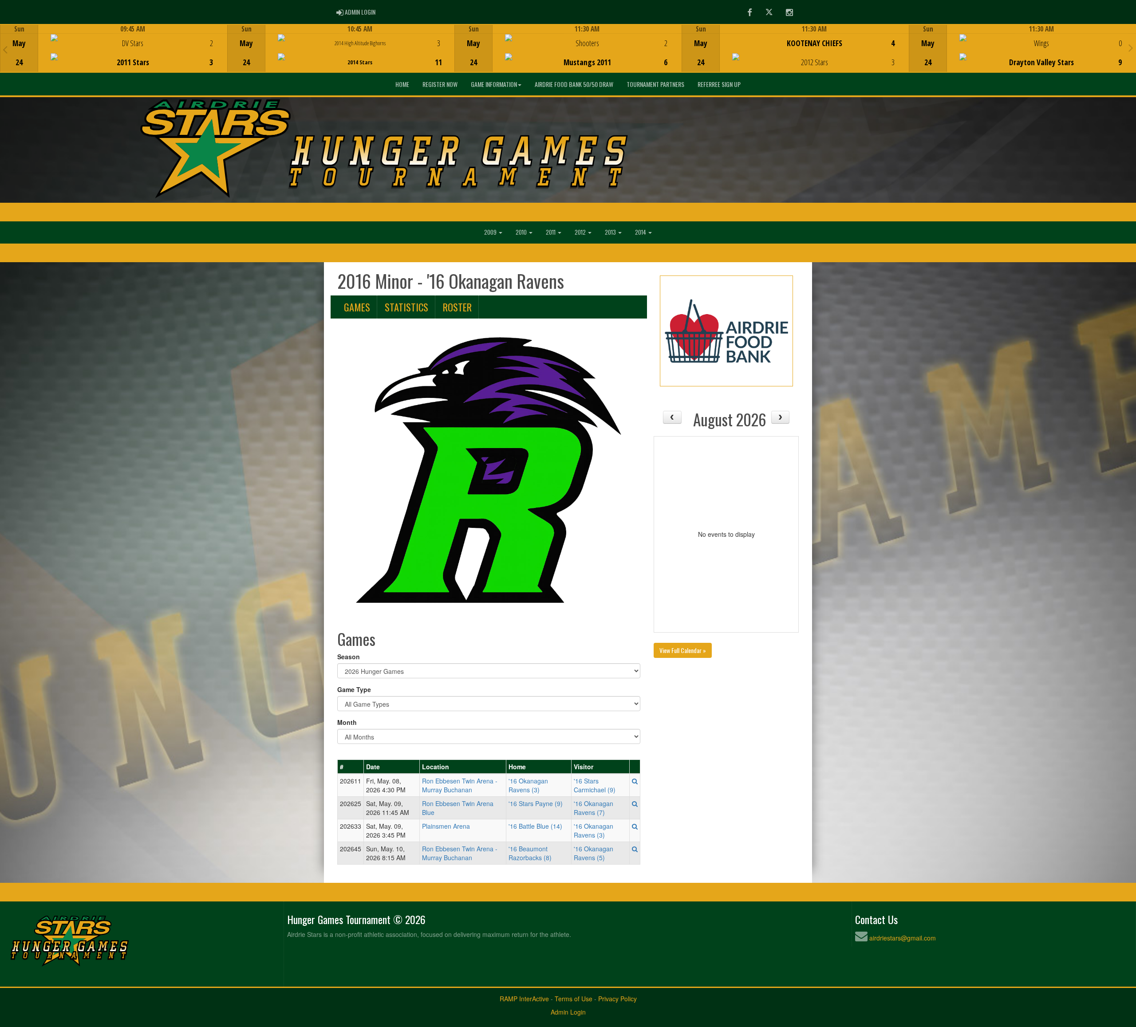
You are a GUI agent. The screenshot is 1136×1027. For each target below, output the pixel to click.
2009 (491, 232)
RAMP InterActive (524, 998)
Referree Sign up (719, 84)
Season (348, 656)
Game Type (354, 689)
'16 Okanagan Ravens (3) (528, 785)
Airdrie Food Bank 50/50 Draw (574, 84)
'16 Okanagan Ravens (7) (593, 808)
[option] (113, 48)
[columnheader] (351, 767)
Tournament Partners (655, 84)
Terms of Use (573, 998)
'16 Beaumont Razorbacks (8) (530, 853)
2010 (522, 232)
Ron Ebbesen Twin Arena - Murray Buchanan (459, 785)
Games (357, 306)
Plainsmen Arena (446, 826)
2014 (641, 232)
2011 (551, 232)
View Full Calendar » (682, 650)
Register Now (440, 84)
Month (347, 722)
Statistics (406, 306)
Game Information (494, 84)
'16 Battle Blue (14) (535, 826)
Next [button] (1131, 47)
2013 (611, 232)
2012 (581, 232)
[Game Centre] (114, 55)
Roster (457, 306)
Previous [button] (5, 49)
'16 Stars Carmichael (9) (594, 785)
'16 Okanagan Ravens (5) (593, 853)
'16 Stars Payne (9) (536, 803)
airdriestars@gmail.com (902, 937)
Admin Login (568, 1011)
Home (402, 84)
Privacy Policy (617, 998)
